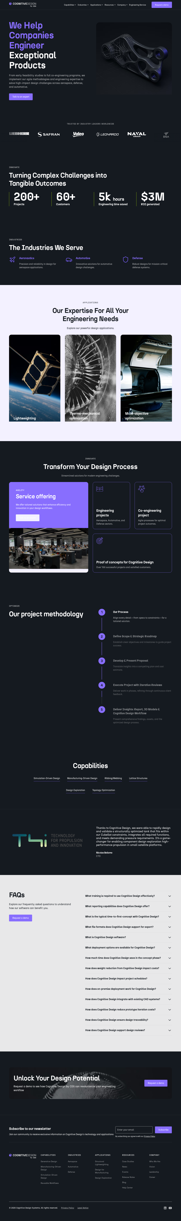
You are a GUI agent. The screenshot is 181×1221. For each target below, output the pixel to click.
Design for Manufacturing (101, 1171)
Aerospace (72, 1161)
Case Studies (128, 1161)
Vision (152, 1167)
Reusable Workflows (50, 1183)
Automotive (73, 1167)
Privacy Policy (67, 1208)
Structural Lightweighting (101, 1163)
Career (152, 1177)
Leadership (154, 1172)
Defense (71, 1172)
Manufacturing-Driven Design (51, 1168)
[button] (70, 4)
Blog (124, 1182)
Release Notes (128, 1177)
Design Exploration (103, 1178)
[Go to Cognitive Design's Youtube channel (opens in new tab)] (170, 1208)
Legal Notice (82, 1208)
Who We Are (154, 1161)
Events (125, 1172)
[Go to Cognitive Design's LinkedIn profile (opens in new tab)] (165, 1208)
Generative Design (49, 1161)
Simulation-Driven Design (49, 1176)
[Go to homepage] (22, 5)
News (124, 1167)
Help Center (127, 1187)
